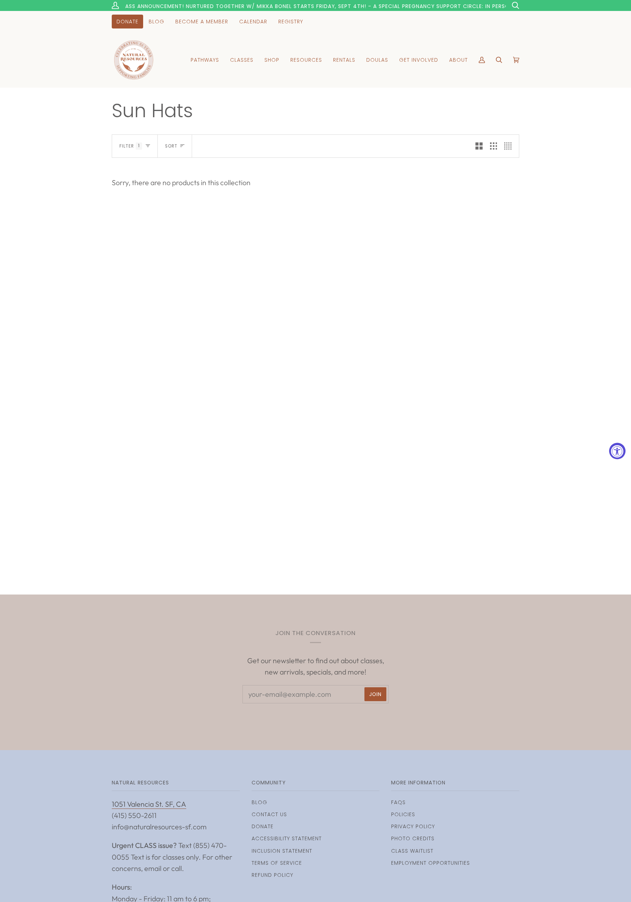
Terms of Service (277, 863)
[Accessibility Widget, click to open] (617, 451)
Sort (171, 146)
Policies (403, 814)
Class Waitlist (412, 851)
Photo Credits (413, 838)
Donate (263, 826)
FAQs (398, 802)
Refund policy (272, 875)
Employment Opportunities (430, 863)
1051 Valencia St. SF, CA (149, 804)
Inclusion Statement (282, 851)
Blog (259, 802)
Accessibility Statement (287, 838)
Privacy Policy (413, 826)
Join (375, 694)
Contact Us (269, 814)
